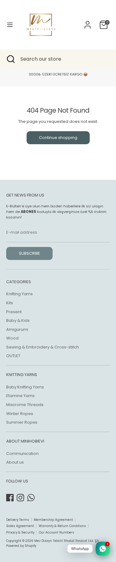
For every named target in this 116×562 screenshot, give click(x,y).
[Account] (87, 21)
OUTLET (13, 356)
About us (15, 462)
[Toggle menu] (10, 25)
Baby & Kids (18, 320)
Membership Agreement (53, 520)
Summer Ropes (21, 422)
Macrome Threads (25, 405)
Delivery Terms (17, 520)
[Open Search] (10, 59)
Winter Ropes (19, 414)
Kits (9, 303)
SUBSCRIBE (29, 253)
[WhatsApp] (31, 497)
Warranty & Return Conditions (62, 526)
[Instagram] (20, 497)
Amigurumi (17, 329)
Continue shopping (58, 137)
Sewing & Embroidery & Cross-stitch (42, 347)
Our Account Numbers (56, 532)
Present (14, 312)
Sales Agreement (20, 526)
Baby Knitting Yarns (25, 387)
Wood (12, 338)
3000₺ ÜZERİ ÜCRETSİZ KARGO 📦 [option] (58, 74)
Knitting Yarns (19, 294)
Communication (22, 453)
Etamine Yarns (20, 396)
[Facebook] (10, 497)
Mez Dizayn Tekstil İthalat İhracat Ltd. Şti (66, 541)
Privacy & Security (20, 532)
